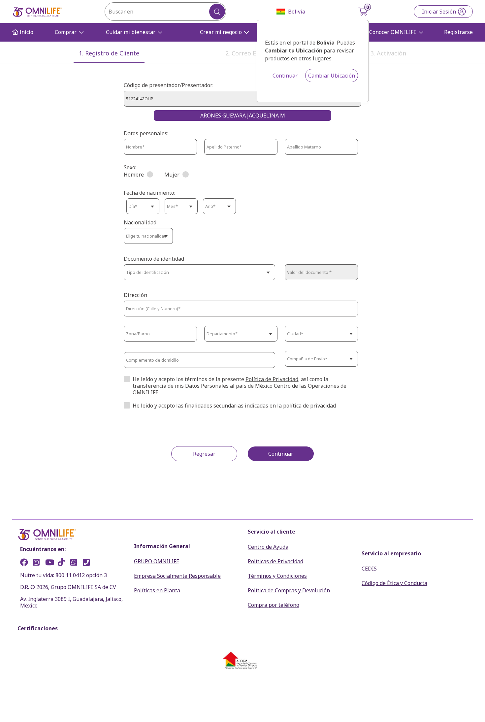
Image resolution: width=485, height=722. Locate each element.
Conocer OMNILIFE (392, 32)
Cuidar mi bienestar (130, 32)
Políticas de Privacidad (275, 561)
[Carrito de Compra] (363, 11)
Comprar (66, 32)
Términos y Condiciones (277, 575)
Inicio (25, 32)
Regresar (204, 453)
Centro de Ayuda (268, 546)
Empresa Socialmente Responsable (177, 575)
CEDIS (369, 568)
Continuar (285, 75)
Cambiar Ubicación (331, 75)
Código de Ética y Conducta (394, 583)
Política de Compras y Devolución (289, 590)
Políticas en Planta (157, 590)
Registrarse (458, 32)
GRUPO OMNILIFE (156, 561)
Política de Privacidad (271, 379)
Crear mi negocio (221, 32)
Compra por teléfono (273, 604)
